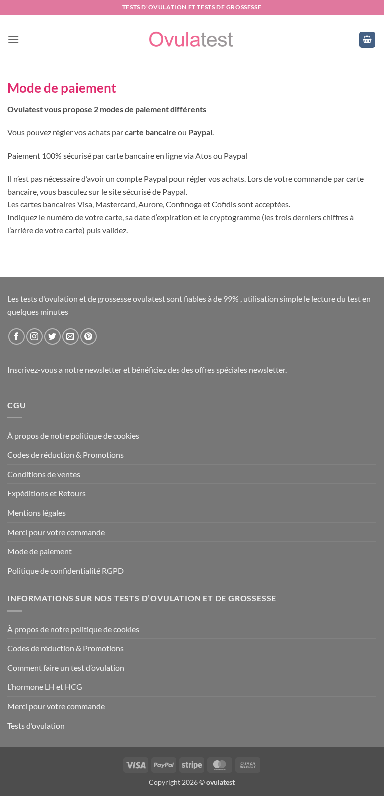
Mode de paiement (40, 551)
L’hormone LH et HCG (45, 687)
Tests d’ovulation (36, 725)
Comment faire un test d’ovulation (66, 667)
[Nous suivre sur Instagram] (34, 336)
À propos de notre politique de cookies (74, 435)
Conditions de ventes (44, 474)
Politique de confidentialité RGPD (66, 571)
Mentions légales (37, 513)
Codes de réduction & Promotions (66, 455)
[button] (14, 40)
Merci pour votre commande (56, 532)
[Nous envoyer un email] (70, 336)
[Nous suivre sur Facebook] (16, 336)
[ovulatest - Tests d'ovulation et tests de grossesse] (192, 40)
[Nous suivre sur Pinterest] (88, 336)
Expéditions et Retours (47, 493)
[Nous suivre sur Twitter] (52, 336)
